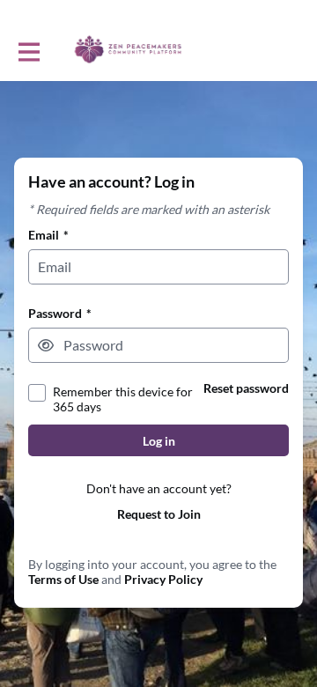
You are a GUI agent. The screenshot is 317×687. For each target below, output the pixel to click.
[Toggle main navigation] (28, 50)
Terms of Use (63, 579)
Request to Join (159, 513)
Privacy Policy (163, 579)
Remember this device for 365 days (123, 399)
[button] (45, 345)
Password (60, 313)
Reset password (246, 387)
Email (48, 234)
